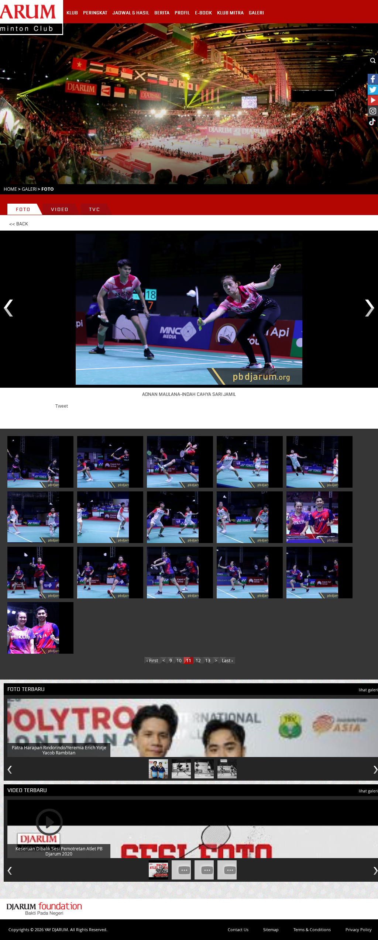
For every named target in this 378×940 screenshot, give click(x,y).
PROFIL (182, 13)
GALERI (256, 13)
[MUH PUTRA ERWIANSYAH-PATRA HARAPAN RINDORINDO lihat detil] (242, 462)
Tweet (61, 406)
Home (10, 189)
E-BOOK (203, 13)
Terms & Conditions (312, 929)
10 (179, 660)
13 (207, 660)
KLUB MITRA (230, 13)
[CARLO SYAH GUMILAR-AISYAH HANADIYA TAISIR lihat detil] (242, 517)
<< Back (18, 224)
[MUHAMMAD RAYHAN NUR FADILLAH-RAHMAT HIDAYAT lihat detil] (33, 462)
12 (198, 660)
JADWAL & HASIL (131, 13)
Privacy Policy (359, 929)
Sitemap (271, 929)
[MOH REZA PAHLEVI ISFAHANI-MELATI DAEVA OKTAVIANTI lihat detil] (312, 517)
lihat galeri (368, 690)
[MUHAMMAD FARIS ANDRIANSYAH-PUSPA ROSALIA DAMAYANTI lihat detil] (103, 462)
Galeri (29, 189)
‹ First (152, 660)
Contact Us (238, 929)
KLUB (72, 13)
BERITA (161, 13)
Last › (227, 660)
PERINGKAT (95, 13)
